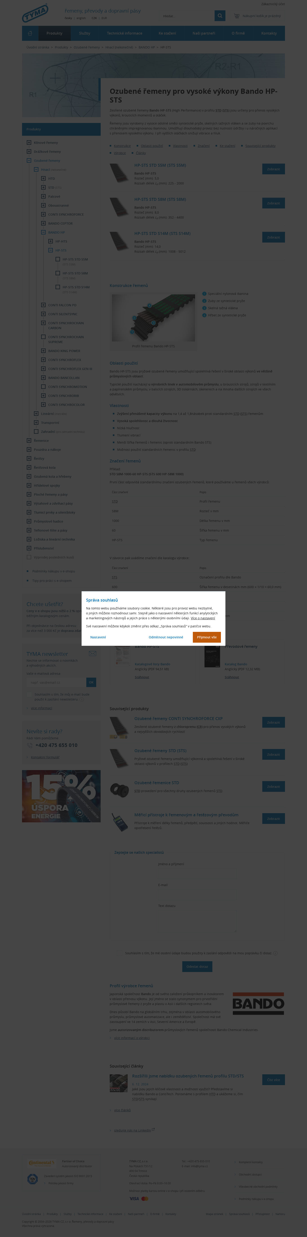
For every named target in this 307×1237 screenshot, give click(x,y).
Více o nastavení (203, 618)
